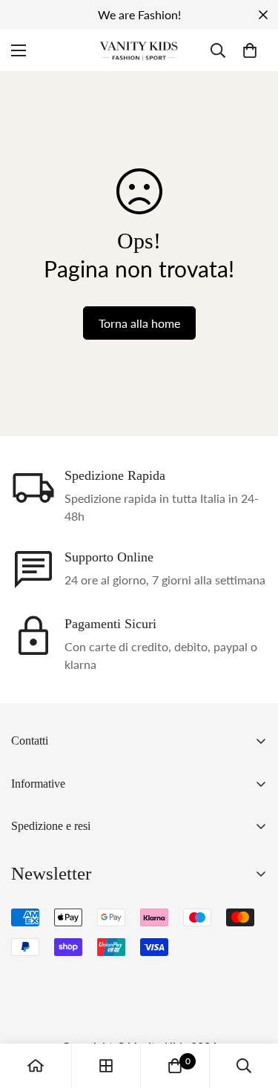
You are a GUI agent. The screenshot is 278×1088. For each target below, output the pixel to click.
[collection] (106, 1065)
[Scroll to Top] (251, 1009)
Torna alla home (139, 323)
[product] (35, 1066)
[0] (250, 50)
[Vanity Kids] (139, 50)
